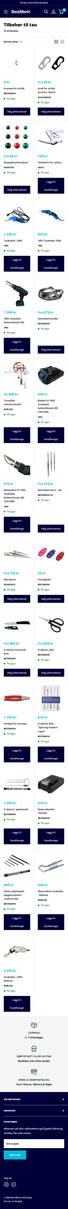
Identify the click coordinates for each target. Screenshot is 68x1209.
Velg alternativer (17, 111)
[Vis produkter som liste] (62, 41)
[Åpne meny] (6, 11)
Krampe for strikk (14, 88)
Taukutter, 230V (13, 240)
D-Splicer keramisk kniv (15, 651)
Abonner (15, 1155)
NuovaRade (44, 97)
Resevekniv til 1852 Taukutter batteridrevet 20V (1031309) (15, 495)
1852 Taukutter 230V (49, 240)
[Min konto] (53, 12)
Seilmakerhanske (48, 318)
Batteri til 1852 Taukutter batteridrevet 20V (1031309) (48, 406)
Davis (41, 167)
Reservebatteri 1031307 (46, 811)
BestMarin (10, 93)
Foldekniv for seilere (50, 162)
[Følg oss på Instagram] (13, 1184)
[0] (61, 11)
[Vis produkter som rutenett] (56, 41)
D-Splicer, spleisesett (16, 809)
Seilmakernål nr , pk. (50, 490)
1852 (6, 245)
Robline (8, 409)
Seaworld (9, 584)
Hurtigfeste (44, 579)
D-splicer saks (46, 649)
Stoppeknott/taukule (16, 162)
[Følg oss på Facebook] (6, 1184)
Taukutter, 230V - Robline (13, 978)
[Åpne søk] (46, 12)
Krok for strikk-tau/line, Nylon (46, 90)
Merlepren (10, 579)
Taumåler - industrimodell (12, 402)
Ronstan (9, 167)
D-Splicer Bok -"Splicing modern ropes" (48, 727)
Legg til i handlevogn (51, 185)
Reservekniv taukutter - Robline (50, 893)
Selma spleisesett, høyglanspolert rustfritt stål (14, 895)
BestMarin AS (45, 495)
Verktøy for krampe (15, 723)
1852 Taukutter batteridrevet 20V (14, 320)
